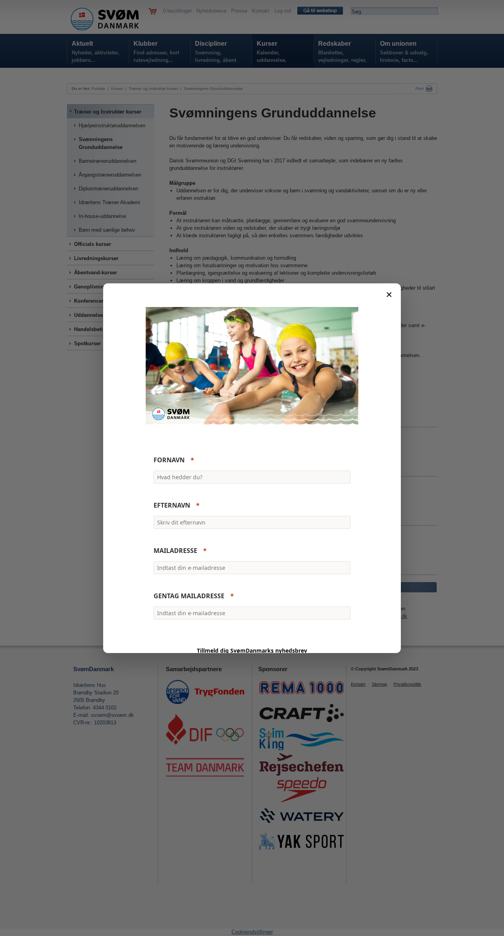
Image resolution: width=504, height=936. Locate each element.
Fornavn (169, 460)
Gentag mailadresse (189, 596)
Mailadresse (175, 550)
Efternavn (172, 505)
